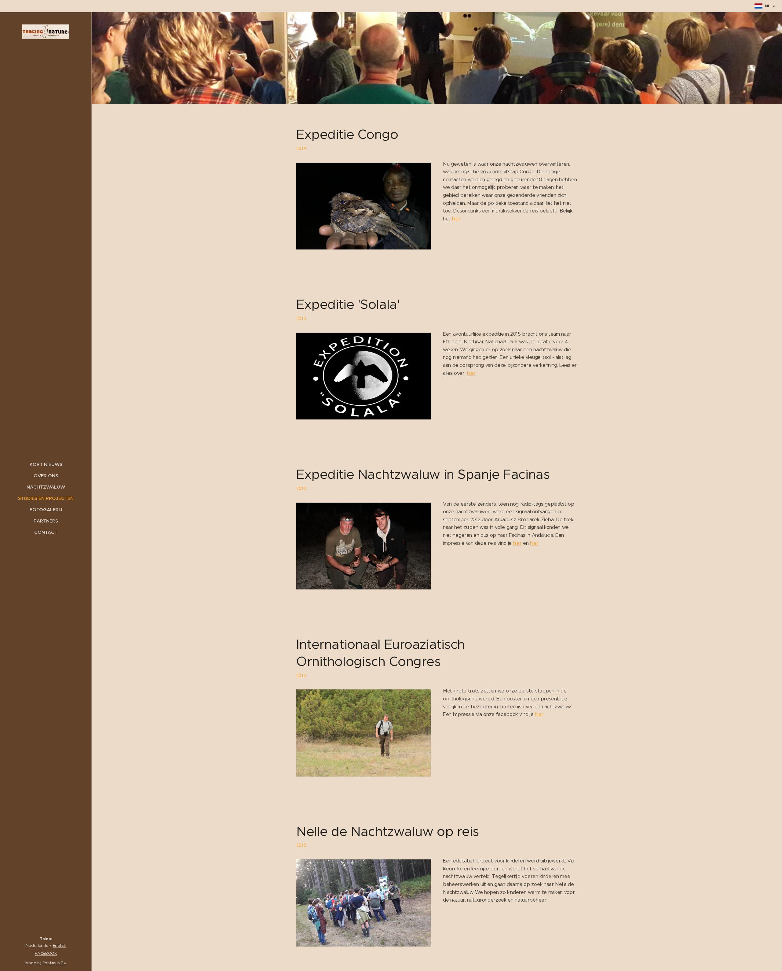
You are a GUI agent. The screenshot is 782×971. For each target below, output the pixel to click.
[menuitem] (46, 464)
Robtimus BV (54, 962)
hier (456, 219)
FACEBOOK (46, 953)
